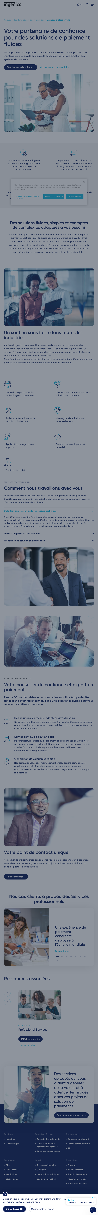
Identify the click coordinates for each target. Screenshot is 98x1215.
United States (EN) (14, 1209)
